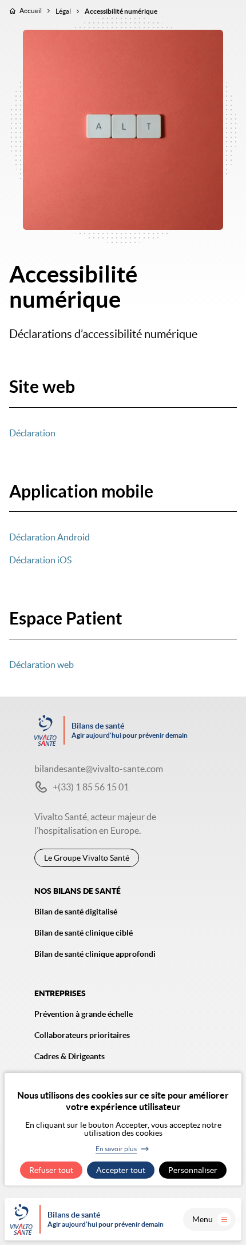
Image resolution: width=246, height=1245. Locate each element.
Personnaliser (192, 1170)
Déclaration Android (49, 537)
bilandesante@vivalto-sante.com (98, 768)
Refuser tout (51, 1170)
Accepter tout (120, 1170)
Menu (202, 1219)
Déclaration (32, 433)
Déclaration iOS (40, 560)
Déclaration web (41, 664)
